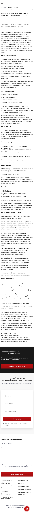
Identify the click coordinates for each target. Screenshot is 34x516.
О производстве (6, 494)
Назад (4, 7)
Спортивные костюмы (24, 489)
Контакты (21, 483)
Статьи (16, 7)
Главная (10, 7)
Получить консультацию (17, 366)
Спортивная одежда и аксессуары (24, 493)
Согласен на (16, 424)
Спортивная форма (23, 486)
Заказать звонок (17, 474)
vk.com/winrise (12, 335)
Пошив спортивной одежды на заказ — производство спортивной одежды (7, 483)
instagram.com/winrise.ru (16, 337)
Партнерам (4, 491)
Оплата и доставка (6, 488)
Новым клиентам (23, 480)
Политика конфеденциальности (17, 507)
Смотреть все (6, 443)
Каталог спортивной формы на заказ (7, 497)
